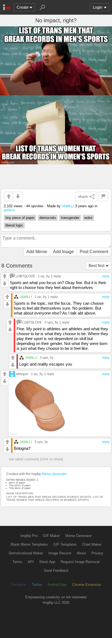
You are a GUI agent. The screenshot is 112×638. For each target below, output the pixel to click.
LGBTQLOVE (25, 276)
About (81, 553)
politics (9, 210)
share (83, 196)
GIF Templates (65, 544)
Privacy (97, 553)
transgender (70, 218)
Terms (17, 562)
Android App (57, 585)
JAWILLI (68, 206)
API (31, 562)
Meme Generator (54, 474)
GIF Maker (51, 536)
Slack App (47, 562)
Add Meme (36, 251)
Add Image (63, 251)
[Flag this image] (103, 196)
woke (88, 218)
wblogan (21, 374)
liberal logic (14, 225)
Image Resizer (59, 553)
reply (106, 276)
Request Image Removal (80, 562)
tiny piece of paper (20, 218)
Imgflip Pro (29, 536)
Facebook (18, 585)
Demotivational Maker (26, 553)
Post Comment (94, 251)
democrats (47, 218)
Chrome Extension (86, 585)
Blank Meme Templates (29, 544)
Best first (96, 265)
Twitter (37, 585)
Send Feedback (56, 570)
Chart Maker (91, 544)
